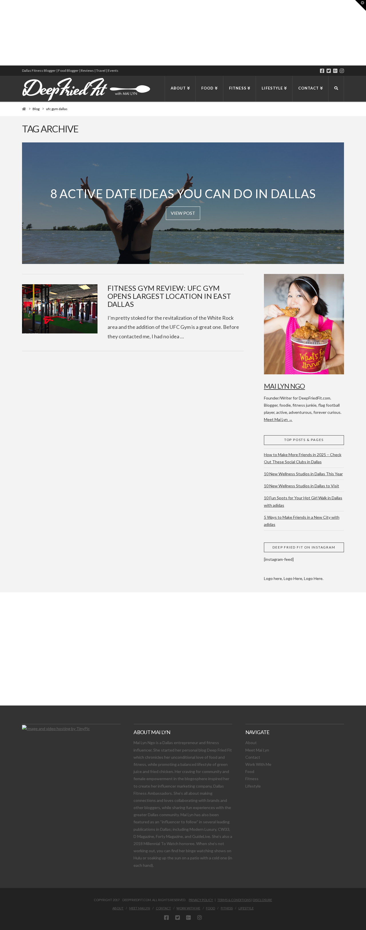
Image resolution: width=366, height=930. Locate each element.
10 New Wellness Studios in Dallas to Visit (301, 485)
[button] (360, 5)
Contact (252, 757)
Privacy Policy (201, 900)
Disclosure (262, 900)
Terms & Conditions (234, 900)
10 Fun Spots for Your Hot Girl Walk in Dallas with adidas (303, 501)
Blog (36, 109)
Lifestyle (253, 786)
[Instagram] (342, 70)
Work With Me (258, 764)
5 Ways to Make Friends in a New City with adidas (301, 521)
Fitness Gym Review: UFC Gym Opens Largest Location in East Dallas (169, 296)
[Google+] (335, 70)
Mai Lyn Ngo (284, 386)
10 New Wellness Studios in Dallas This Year (303, 473)
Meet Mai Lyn (257, 750)
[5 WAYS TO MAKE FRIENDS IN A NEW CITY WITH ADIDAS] (1, 33)
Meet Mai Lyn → (278, 419)
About (251, 742)
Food (249, 771)
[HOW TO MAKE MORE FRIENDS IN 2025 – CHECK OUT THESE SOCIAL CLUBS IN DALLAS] (0, 33)
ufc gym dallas (56, 109)
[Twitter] (329, 70)
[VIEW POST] (60, 308)
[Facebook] (322, 70)
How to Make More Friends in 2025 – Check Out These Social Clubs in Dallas (302, 458)
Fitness (251, 778)
